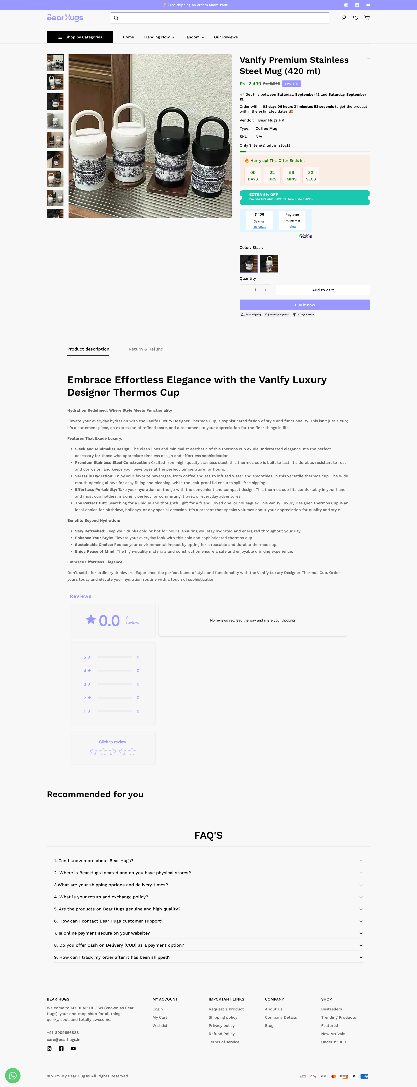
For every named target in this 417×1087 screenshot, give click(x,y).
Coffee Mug (266, 128)
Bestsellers (331, 1009)
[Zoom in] (222, 64)
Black (249, 264)
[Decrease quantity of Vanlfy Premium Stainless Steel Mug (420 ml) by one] (245, 290)
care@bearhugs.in (63, 1039)
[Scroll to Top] (407, 1060)
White (269, 264)
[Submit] (116, 18)
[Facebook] (357, 5)
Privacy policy (222, 1025)
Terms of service (224, 1042)
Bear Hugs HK (271, 120)
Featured (329, 1025)
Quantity (248, 278)
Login (158, 1009)
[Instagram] (346, 5)
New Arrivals (333, 1033)
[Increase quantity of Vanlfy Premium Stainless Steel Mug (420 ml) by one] (265, 290)
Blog (269, 1025)
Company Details (281, 1017)
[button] (367, 18)
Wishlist (160, 1025)
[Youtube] (368, 5)
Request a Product (226, 1009)
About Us (273, 1009)
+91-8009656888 (63, 1032)
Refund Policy (222, 1033)
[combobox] (220, 17)
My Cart (160, 1017)
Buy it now (305, 305)
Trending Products (338, 1017)
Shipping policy (223, 1017)
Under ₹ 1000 (333, 1042)
